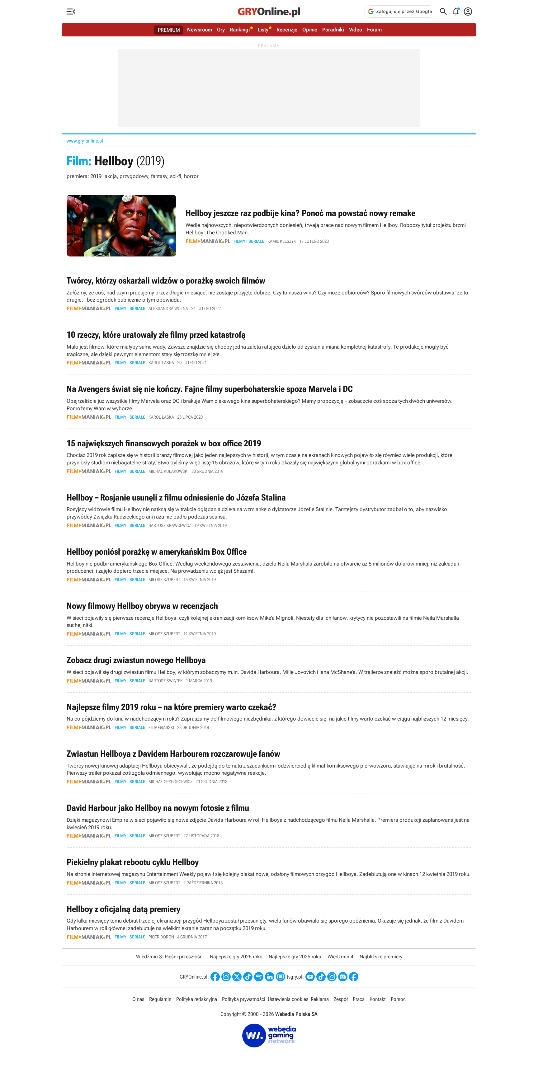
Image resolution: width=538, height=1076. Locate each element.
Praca (359, 999)
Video (355, 29)
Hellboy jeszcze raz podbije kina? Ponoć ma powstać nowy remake (269, 226)
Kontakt (378, 999)
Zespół (341, 999)
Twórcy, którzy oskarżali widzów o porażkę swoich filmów (269, 293)
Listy (263, 29)
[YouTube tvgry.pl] (310, 976)
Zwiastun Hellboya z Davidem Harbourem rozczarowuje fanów (269, 766)
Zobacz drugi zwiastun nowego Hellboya (269, 669)
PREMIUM (169, 30)
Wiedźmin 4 (340, 957)
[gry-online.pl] (269, 11)
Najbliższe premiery (381, 957)
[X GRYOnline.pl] (237, 976)
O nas (138, 999)
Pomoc (398, 999)
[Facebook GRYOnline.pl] (215, 976)
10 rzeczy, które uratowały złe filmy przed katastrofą (269, 347)
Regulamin (160, 999)
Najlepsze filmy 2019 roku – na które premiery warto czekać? (269, 716)
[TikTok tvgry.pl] (321, 976)
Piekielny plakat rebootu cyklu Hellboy (269, 871)
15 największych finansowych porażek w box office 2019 (269, 456)
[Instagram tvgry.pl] (332, 976)
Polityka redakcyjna (196, 999)
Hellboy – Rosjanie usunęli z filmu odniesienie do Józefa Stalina (269, 510)
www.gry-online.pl (85, 141)
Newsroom (199, 29)
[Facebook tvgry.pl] (353, 976)
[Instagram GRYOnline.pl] (226, 976)
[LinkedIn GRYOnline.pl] (269, 976)
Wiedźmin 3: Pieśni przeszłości (170, 957)
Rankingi (240, 29)
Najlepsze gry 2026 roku (236, 957)
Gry (221, 29)
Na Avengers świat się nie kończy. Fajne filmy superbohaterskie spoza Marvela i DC (269, 401)
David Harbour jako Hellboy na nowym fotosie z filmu (269, 820)
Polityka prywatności (243, 999)
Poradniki (333, 29)
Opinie (309, 29)
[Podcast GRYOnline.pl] (258, 976)
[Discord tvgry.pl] (342, 976)
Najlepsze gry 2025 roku (295, 957)
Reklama (320, 999)
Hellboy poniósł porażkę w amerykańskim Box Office (269, 564)
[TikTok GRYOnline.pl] (247, 976)
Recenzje (286, 29)
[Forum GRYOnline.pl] (280, 976)
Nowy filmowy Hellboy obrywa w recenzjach (269, 618)
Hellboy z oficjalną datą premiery (269, 921)
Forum (374, 29)
